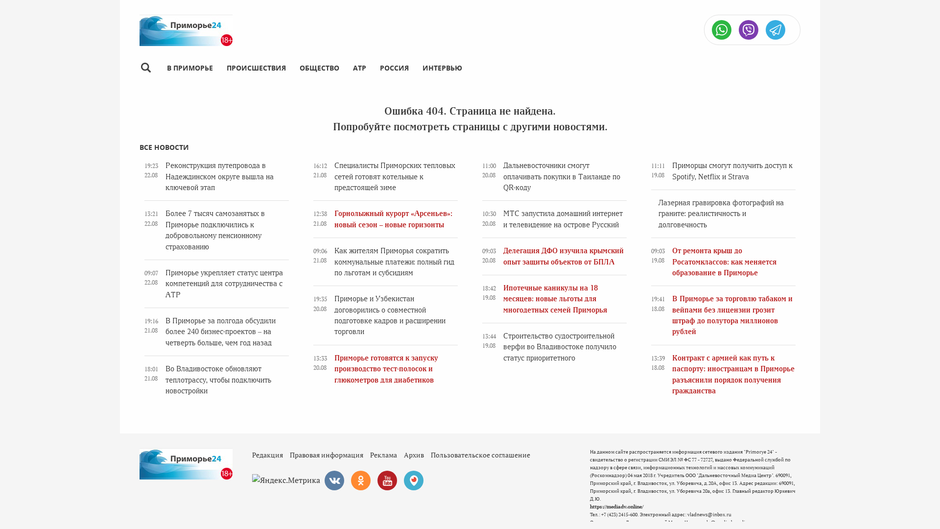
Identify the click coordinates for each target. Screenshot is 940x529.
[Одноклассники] (361, 480)
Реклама (383, 454)
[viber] (748, 30)
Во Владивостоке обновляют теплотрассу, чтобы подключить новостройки (218, 380)
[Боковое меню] (146, 68)
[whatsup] (721, 30)
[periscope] (413, 480)
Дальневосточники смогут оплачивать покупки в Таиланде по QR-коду (561, 177)
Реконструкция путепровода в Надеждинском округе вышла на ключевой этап (219, 177)
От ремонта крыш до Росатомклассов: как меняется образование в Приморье (724, 262)
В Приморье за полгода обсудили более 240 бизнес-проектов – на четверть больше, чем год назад (220, 332)
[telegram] (775, 30)
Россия (394, 67)
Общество (319, 67)
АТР (359, 67)
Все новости (164, 147)
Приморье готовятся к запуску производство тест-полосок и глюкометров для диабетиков (386, 369)
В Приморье (190, 67)
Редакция (267, 454)
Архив (414, 454)
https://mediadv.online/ (616, 507)
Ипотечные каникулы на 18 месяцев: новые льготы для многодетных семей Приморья (555, 299)
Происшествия (256, 67)
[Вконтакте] (334, 480)
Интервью (442, 67)
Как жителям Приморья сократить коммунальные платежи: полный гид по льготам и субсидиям (394, 262)
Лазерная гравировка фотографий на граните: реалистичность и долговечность (721, 214)
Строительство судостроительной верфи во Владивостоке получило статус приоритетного (559, 347)
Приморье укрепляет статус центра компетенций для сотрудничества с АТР (224, 284)
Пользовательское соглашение (480, 454)
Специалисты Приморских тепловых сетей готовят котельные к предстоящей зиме (394, 177)
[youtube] (387, 480)
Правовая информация (326, 454)
